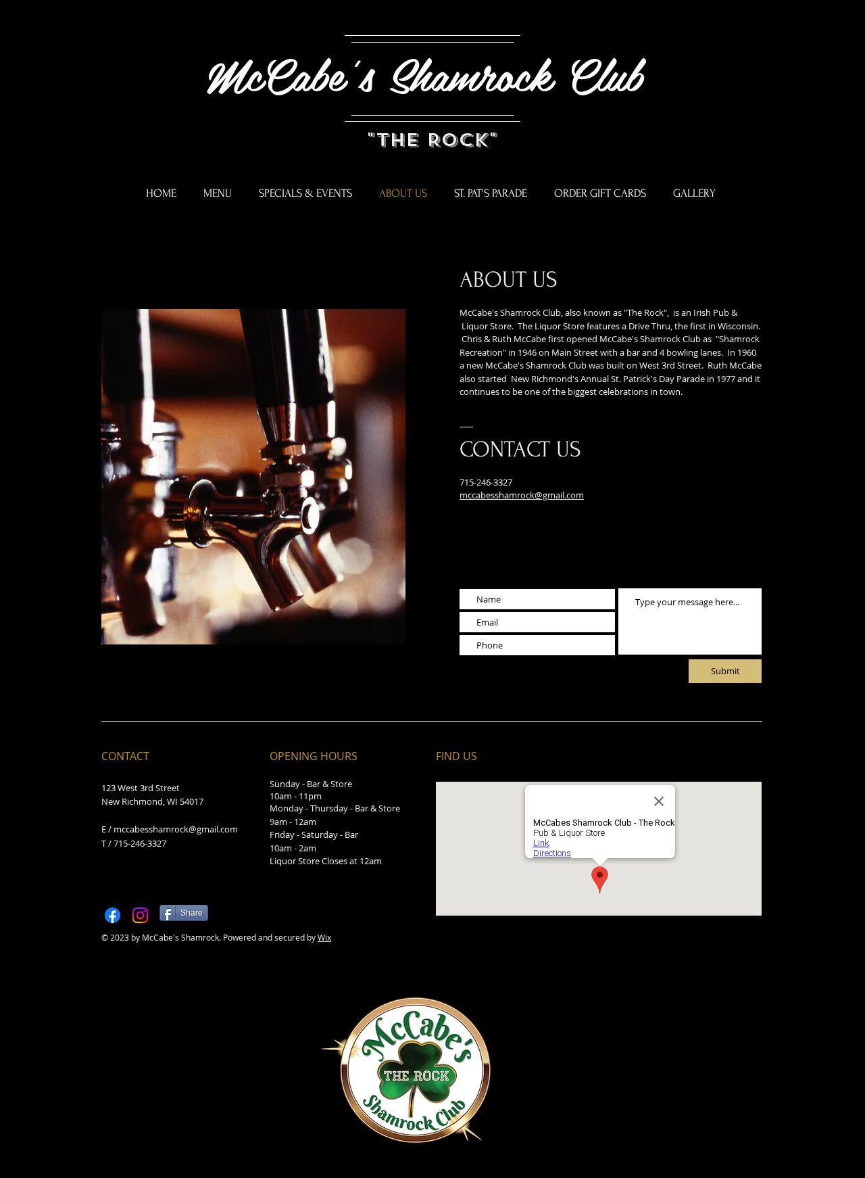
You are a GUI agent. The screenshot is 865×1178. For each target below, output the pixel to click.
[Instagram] (140, 915)
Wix (324, 937)
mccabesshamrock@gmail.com (176, 829)
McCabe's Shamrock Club (432, 74)
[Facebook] (112, 915)
